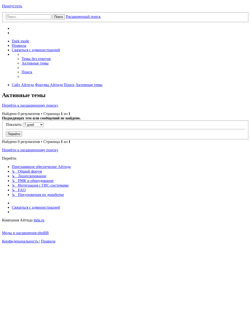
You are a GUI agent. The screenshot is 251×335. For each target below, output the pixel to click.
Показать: (14, 124)
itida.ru (39, 220)
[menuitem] (19, 45)
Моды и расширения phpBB (25, 233)
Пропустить (12, 6)
